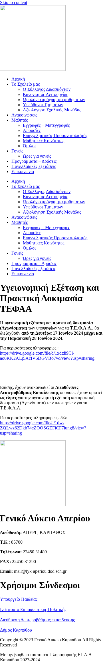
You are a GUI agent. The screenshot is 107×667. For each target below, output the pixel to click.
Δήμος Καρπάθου (16, 630)
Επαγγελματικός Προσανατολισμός (55, 135)
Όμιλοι (29, 145)
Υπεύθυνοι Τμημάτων (43, 104)
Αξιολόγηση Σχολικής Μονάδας (52, 109)
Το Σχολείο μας (25, 84)
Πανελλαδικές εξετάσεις (33, 166)
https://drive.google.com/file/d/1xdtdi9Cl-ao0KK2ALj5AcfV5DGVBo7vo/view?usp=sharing (47, 356)
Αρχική (18, 79)
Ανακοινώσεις (24, 114)
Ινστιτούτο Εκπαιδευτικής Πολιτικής (33, 609)
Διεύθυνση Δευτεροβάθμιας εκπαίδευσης (37, 619)
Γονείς (17, 150)
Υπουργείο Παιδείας (18, 599)
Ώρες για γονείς (37, 156)
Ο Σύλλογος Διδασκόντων (46, 89)
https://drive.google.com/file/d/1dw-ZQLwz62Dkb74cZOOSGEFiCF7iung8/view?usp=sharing (43, 427)
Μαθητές (19, 120)
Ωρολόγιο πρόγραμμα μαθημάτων (54, 99)
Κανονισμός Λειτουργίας (45, 94)
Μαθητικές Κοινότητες (43, 140)
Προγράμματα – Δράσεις (33, 161)
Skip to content (13, 2)
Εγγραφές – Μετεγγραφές (46, 125)
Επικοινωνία (22, 171)
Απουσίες (32, 130)
